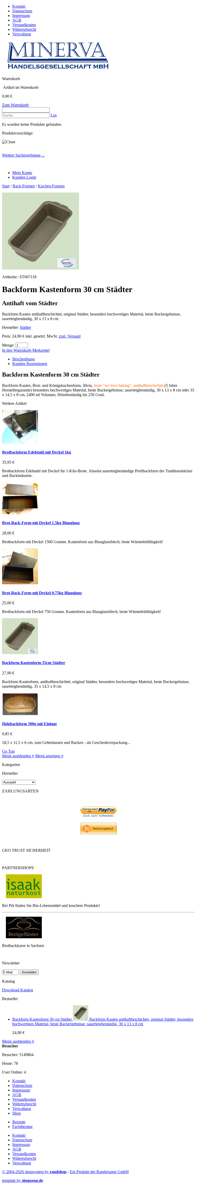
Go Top (8, 751)
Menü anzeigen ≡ (49, 756)
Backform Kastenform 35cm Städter (33, 662)
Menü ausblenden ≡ (18, 756)
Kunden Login (24, 177)
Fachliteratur (22, 1126)
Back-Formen (24, 186)
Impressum (21, 15)
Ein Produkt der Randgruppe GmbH (99, 1172)
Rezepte (18, 1122)
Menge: (8, 345)
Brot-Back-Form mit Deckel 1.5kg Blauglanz (41, 523)
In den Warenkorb (17, 350)
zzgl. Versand (70, 336)
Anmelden (29, 972)
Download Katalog (17, 990)
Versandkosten (24, 25)
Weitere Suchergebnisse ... (23, 155)
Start (5, 186)
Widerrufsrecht (24, 29)
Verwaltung (21, 34)
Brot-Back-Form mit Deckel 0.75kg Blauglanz (42, 593)
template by (22, 1180)
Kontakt (18, 6)
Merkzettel (41, 350)
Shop (16, 1113)
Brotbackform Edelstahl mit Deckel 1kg (36, 452)
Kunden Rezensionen (29, 363)
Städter (25, 327)
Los (54, 115)
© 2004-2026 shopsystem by (34, 1172)
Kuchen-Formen (51, 186)
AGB (16, 20)
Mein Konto (22, 172)
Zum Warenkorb (15, 105)
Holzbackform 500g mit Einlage (29, 724)
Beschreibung (23, 359)
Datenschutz (22, 11)
